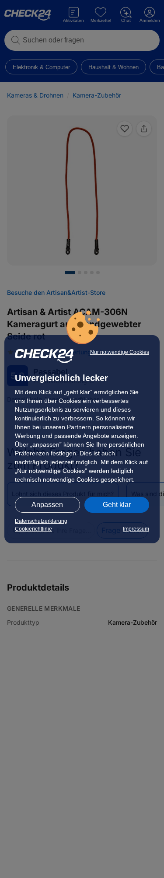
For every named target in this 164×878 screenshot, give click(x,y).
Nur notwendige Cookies (119, 352)
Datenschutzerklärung (41, 521)
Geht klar (117, 504)
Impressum (136, 529)
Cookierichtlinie (33, 529)
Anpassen (47, 504)
